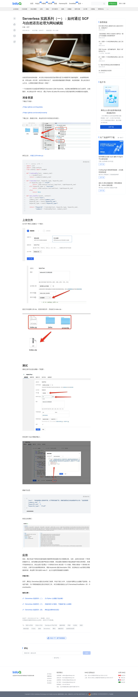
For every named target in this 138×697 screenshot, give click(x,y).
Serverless (47, 628)
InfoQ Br (123, 682)
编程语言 (60, 628)
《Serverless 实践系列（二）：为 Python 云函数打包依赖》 (44, 598)
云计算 (102, 53)
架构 (39, 628)
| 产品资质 (110, 694)
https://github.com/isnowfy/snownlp (35, 112)
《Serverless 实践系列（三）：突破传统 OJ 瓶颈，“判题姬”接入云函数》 (48, 604)
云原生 (75, 625)
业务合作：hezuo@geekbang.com (65, 677)
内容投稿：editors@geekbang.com (66, 675)
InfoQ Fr (123, 680)
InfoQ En (123, 675)
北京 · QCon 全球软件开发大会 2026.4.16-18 (96, 675)
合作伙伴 (49, 678)
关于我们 (49, 674)
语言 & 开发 (29, 625)
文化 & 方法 (38, 625)
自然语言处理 (70, 628)
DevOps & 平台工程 (51, 625)
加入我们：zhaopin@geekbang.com (66, 682)
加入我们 (49, 680)
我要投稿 (49, 676)
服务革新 (62, 625)
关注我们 (49, 683)
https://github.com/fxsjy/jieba (33, 107)
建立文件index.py (37, 155)
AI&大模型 (107, 53)
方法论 (33, 628)
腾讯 (54, 628)
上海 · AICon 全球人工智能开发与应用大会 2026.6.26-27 (99, 677)
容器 (81, 625)
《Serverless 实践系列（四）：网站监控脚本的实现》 (42, 610)
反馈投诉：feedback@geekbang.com (66, 680)
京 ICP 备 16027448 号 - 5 (80, 694)
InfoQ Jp (123, 677)
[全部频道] (107, 9)
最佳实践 (26, 628)
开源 (69, 625)
